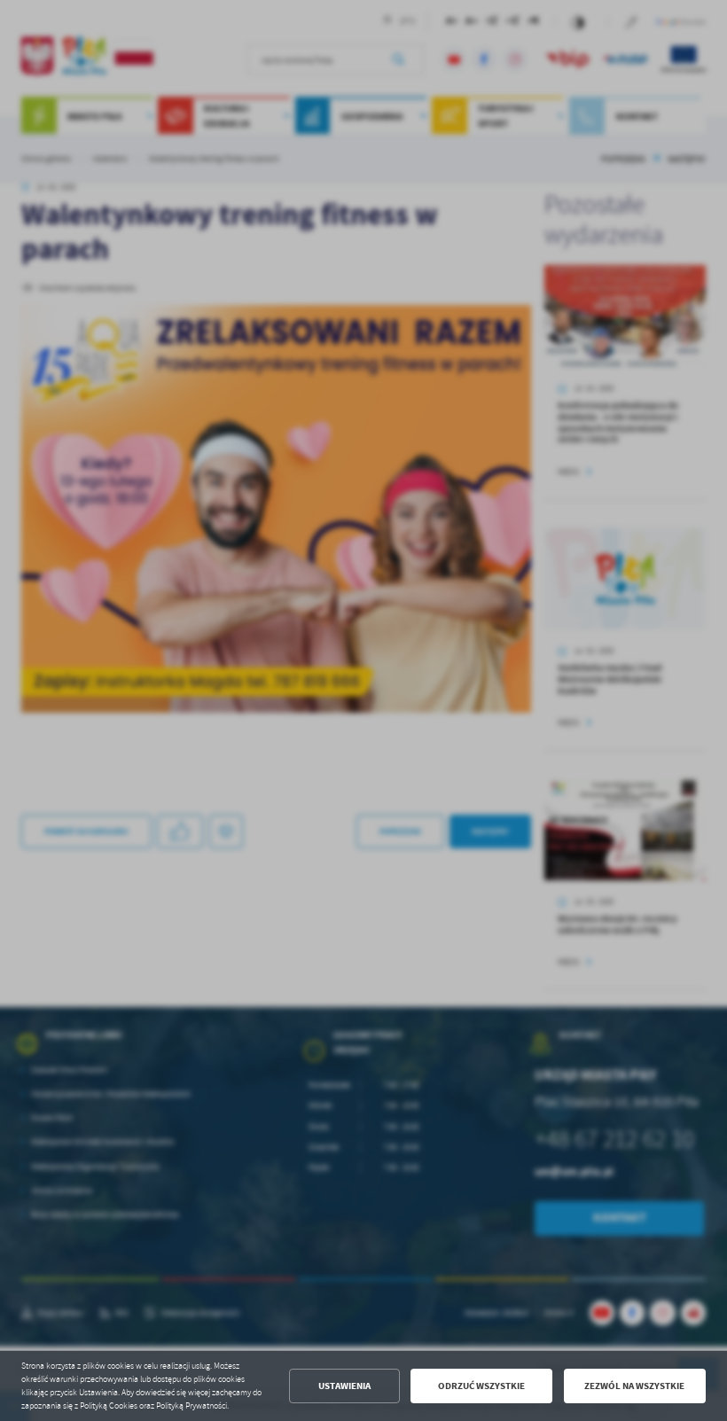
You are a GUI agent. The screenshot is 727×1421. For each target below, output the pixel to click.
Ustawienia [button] (344, 1386)
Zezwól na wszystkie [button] (634, 1386)
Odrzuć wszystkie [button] (481, 1386)
